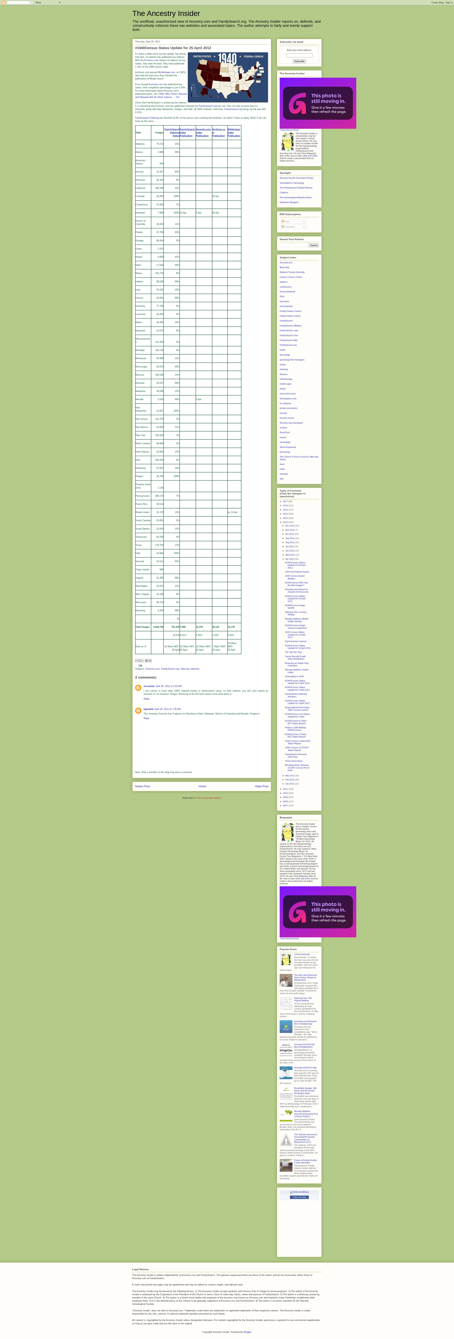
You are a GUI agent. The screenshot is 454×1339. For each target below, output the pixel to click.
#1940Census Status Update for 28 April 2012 (295, 565)
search (283, 437)
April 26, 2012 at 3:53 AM (169, 686)
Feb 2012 (290, 779)
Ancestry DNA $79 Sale (305, 1067)
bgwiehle (149, 709)
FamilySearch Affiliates (290, 326)
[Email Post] (139, 665)
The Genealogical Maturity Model (296, 197)
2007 (285, 805)
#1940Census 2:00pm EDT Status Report (295, 735)
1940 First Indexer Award (297, 572)
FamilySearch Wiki (289, 340)
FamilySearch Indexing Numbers (296, 695)
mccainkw (149, 686)
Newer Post (142, 786)
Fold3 (282, 350)
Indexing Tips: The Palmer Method (303, 999)
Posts (287, 221)
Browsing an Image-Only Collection (297, 664)
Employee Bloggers (289, 202)
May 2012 (290, 555)
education (284, 301)
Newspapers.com (288, 398)
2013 (285, 518)
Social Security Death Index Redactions (295, 657)
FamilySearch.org (208, 106)
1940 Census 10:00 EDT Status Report (297, 748)
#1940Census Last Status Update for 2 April (297, 715)
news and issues (288, 393)
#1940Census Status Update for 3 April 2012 (297, 702)
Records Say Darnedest (291, 423)
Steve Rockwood (288, 447)
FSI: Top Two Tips (293, 652)
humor (283, 364)
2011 (285, 789)
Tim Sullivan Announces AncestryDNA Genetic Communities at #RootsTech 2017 (305, 1138)
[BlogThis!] (140, 660)
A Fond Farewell (302, 954)
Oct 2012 (290, 534)
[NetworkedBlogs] (299, 1192)
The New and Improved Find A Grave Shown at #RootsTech (305, 978)
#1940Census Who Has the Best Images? (296, 583)
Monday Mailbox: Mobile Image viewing (297, 620)
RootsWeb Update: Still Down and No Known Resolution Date (305, 1091)
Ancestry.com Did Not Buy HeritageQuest (304, 1045)
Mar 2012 (290, 775)
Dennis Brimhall (287, 291)
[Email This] (137, 660)
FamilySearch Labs (289, 330)
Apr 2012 (290, 559)
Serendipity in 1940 (294, 676)
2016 (285, 505)
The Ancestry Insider (166, 13)
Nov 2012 (290, 530)
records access (287, 418)
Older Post (261, 786)
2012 (285, 522)
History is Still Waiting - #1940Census (296, 728)
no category (285, 403)
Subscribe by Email (289, 130)
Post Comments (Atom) (209, 798)
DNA (282, 296)
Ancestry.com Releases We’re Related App (305, 1022)
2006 (314, 156)
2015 (285, 510)
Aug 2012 (290, 542)
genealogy (285, 355)
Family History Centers (290, 311)
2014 (285, 514)
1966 (304, 156)
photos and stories (288, 408)
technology (285, 452)
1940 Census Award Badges (294, 577)
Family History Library (290, 316)
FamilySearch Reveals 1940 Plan (296, 755)
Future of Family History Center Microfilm (305, 1161)
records (283, 413)
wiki (281, 479)
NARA (283, 389)
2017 (285, 501)
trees (282, 464)
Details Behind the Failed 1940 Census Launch (297, 708)
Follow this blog (299, 1197)
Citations (284, 192)
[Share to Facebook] (147, 660)
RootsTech (285, 432)
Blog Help (284, 267)
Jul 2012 (289, 546)
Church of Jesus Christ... (291, 277)
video (282, 469)
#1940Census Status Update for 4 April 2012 (297, 688)
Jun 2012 (290, 551)
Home (202, 786)
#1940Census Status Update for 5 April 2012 (297, 682)
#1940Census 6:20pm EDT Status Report (295, 722)
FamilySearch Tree (289, 335)
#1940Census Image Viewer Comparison (296, 626)
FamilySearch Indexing (147, 118)
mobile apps (286, 384)
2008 (285, 801)
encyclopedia (286, 306)
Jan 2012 (290, 784)
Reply (147, 698)
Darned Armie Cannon (296, 641)
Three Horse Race (294, 761)
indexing (185, 668)
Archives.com (151, 60)
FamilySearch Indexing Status (171, 132)
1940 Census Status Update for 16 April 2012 (295, 635)
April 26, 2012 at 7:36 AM (168, 709)
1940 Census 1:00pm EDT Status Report (298, 742)
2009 (285, 797)
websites (195, 668)
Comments (289, 227)
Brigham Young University (292, 272)
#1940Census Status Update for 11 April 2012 (298, 646)
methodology (286, 379)
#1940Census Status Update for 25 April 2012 (295, 599)
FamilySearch (286, 321)
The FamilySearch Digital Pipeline (296, 188)
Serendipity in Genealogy (292, 183)
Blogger (247, 1332)
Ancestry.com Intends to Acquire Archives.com (296, 590)
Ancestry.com (156, 84)
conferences (286, 287)
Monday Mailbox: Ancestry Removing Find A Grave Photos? (306, 1114)
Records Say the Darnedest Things (296, 178)
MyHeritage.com (166, 72)
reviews (283, 427)
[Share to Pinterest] (150, 660)
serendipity (285, 442)
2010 (285, 793)
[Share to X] (143, 660)
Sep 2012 (290, 538)
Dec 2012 (290, 526)
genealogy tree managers (292, 360)
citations (284, 282)
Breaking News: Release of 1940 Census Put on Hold (297, 768)
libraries (283, 374)
